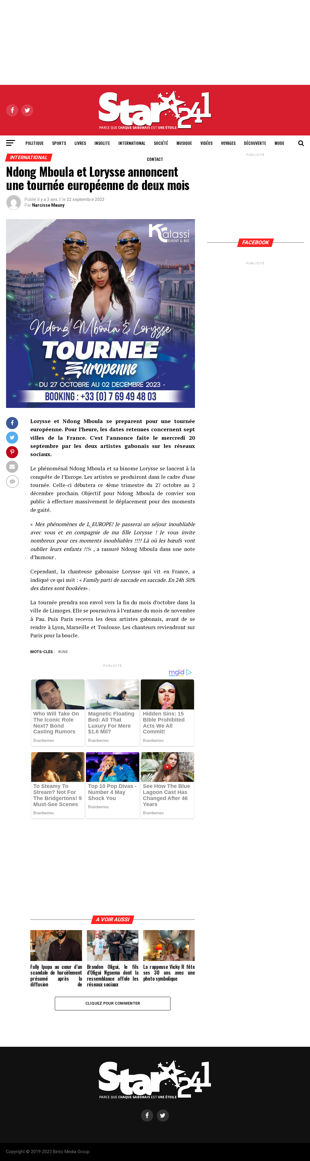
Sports (59, 143)
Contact (155, 159)
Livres (80, 143)
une (64, 652)
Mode (279, 143)
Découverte (255, 143)
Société (161, 143)
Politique (34, 143)
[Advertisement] (155, 42)
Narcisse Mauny (48, 205)
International (131, 143)
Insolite (102, 143)
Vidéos (206, 143)
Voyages (228, 143)
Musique (184, 143)
